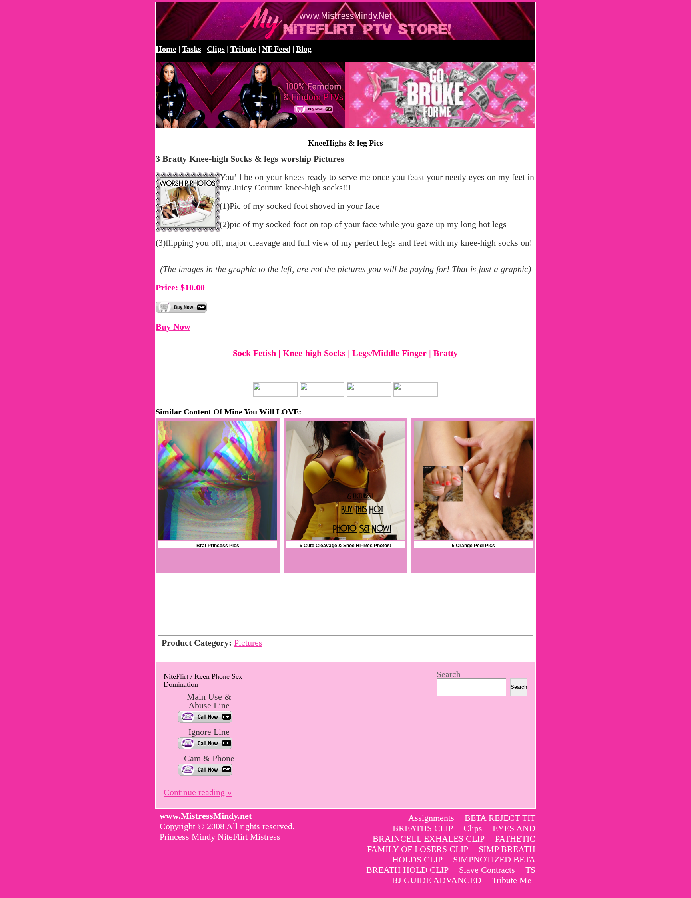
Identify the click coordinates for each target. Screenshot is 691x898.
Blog (304, 48)
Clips (216, 48)
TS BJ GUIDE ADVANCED (463, 875)
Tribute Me (511, 880)
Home (166, 48)
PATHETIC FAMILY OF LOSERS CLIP (451, 844)
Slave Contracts (487, 870)
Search (449, 674)
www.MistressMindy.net (243, 21)
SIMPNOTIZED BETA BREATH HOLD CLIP (450, 864)
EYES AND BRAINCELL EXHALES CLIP (454, 833)
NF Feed (276, 48)
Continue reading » (198, 792)
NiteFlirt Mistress (249, 837)
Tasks (191, 48)
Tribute (243, 48)
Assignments (431, 818)
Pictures (248, 643)
